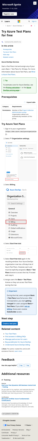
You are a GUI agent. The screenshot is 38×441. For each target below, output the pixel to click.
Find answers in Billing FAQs (15, 336)
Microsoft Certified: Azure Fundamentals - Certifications (16, 399)
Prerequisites (7, 49)
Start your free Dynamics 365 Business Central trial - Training (19, 386)
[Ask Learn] (31, 25)
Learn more (18, 351)
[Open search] (29, 21)
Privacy (13, 433)
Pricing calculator (13, 87)
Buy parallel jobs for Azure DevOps (18, 342)
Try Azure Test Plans (9, 52)
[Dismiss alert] (34, 3)
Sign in (34, 21)
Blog (27, 430)
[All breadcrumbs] (3, 25)
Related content (8, 57)
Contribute (5, 433)
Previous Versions (18, 430)
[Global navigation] (2, 21)
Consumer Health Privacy (10, 435)
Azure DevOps (17, 26)
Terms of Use (26, 435)
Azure (9, 26)
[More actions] (34, 25)
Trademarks (5, 438)
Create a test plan (10, 323)
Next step (6, 54)
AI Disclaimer (6, 430)
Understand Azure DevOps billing (17, 345)
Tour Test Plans (10, 334)
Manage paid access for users (16, 339)
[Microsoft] (19, 21)
